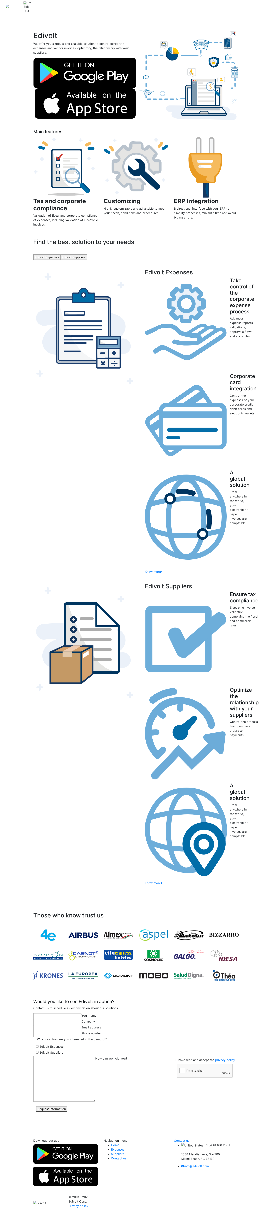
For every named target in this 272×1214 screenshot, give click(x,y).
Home (165, 7)
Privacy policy (78, 1206)
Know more (153, 572)
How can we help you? (111, 1058)
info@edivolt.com (196, 1166)
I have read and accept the (206, 1060)
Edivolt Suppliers (73, 257)
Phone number (91, 1033)
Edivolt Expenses (47, 257)
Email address (91, 1027)
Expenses (178, 7)
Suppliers (205, 7)
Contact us (222, 7)
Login (237, 7)
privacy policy (225, 1060)
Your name (88, 1015)
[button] (193, 7)
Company (88, 1021)
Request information (52, 1109)
